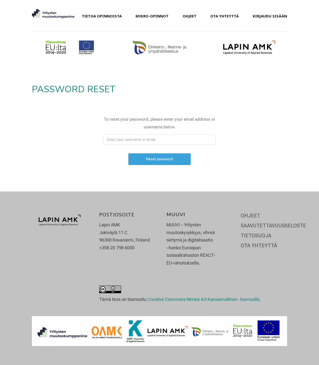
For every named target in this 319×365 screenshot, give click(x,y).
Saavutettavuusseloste (273, 226)
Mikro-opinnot (152, 15)
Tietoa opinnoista (102, 15)
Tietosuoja (256, 236)
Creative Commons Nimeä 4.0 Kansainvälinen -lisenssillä (203, 299)
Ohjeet (189, 15)
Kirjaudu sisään (270, 15)
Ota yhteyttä (224, 15)
